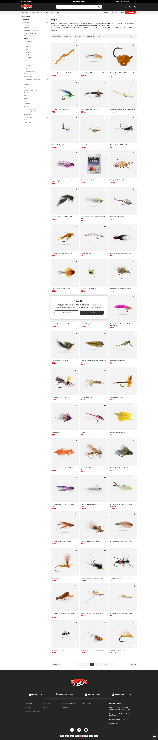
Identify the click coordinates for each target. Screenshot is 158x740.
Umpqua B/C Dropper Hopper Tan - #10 (121, 288)
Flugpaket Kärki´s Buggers (88, 180)
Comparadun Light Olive (58, 144)
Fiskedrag (28, 16)
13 (106, 664)
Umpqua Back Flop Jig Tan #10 (60, 360)
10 (92, 664)
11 (96, 664)
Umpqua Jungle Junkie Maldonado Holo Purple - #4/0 (63, 505)
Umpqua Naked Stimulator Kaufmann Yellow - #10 (93, 468)
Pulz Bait (26, 95)
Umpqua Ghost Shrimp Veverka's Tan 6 (121, 613)
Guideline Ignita (56, 578)
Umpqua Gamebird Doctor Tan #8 (90, 541)
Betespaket (27, 22)
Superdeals (131, 12)
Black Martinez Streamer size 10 (90, 109)
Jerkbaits (26, 84)
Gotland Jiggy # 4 (86, 253)
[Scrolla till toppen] (93, 658)
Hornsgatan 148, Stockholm (120, 707)
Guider (122, 12)
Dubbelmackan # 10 (86, 397)
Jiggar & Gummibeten (30, 82)
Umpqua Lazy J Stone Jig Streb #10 (62, 253)
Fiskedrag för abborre (30, 33)
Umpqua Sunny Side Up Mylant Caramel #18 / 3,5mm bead (122, 73)
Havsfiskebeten (28, 76)
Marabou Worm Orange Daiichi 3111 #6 (62, 467)
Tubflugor (28, 52)
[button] (124, 1)
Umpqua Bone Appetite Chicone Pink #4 (92, 613)
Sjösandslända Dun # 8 (116, 397)
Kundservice (88, 703)
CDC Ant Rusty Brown (58, 650)
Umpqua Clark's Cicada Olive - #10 (119, 467)
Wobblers (26, 120)
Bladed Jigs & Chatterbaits (31, 30)
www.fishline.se (113, 715)
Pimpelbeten (27, 92)
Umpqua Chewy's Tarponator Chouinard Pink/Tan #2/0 (121, 324)
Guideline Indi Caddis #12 (59, 397)
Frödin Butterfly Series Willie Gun (61, 288)
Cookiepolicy (28, 703)
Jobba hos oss (47, 703)
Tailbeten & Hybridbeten (30, 109)
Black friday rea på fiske (121, 719)
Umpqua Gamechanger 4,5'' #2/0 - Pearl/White (90, 505)
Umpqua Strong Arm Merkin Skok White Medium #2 (121, 505)
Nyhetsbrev (28, 707)
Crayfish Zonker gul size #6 (117, 432)
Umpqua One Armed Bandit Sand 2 (90, 144)
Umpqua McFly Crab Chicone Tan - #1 (120, 180)
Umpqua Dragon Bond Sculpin (89, 324)
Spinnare (26, 101)
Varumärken (114, 12)
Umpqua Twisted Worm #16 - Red (61, 324)
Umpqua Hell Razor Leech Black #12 (62, 216)
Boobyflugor (29, 41)
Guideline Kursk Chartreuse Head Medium (92, 578)
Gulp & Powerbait (28, 73)
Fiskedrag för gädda (29, 35)
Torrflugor (28, 57)
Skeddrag (26, 98)
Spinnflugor (27, 103)
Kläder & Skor (48, 12)
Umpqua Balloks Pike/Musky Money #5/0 (92, 72)
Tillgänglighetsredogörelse (32, 711)
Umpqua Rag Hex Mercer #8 (118, 360)
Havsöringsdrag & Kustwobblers (32, 79)
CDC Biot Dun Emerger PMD (117, 650)
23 (111, 664)
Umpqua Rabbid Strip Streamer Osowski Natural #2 (121, 542)
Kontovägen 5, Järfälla (124, 709)
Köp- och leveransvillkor (68, 703)
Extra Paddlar (27, 122)
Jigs (25, 87)
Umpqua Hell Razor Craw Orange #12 (62, 541)
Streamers (28, 63)
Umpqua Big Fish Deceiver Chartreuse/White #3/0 (93, 217)
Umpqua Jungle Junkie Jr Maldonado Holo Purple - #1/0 (63, 180)
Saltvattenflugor (30, 71)
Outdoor (57, 12)
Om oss (45, 707)
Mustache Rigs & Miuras (30, 90)
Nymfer (28, 60)
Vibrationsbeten (28, 114)
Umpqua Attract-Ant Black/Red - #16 (120, 578)
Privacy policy (65, 707)
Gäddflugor (29, 49)
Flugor (26, 38)
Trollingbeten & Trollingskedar (32, 111)
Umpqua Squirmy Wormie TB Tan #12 (62, 72)
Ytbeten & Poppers (29, 117)
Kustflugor (28, 65)
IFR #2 (83, 432)
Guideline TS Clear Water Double (61, 109)
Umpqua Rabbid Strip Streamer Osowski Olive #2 (93, 361)
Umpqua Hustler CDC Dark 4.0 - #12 (120, 144)
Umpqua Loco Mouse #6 (117, 216)
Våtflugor (28, 46)
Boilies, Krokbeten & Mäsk (31, 25)
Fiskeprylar (25, 12)
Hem (23, 16)
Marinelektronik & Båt (36, 12)
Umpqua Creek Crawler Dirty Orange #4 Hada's (63, 614)
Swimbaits (26, 106)
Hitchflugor (28, 54)
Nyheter (106, 12)
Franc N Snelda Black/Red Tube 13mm (120, 253)
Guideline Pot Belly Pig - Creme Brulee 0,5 (92, 650)
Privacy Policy (84, 307)
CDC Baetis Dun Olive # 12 (88, 288)
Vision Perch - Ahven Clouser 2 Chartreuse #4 (122, 109)
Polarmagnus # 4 (56, 432)
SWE (27, 1)
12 (101, 664)
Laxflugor (28, 68)
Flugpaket (28, 44)
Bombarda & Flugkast (30, 27)
